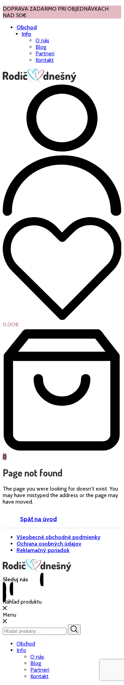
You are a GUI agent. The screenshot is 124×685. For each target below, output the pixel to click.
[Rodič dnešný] (39, 81)
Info (26, 34)
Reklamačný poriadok (43, 550)
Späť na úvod (38, 519)
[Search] (74, 630)
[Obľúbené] (62, 269)
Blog (40, 47)
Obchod (27, 27)
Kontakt (44, 60)
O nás (42, 40)
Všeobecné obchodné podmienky (58, 537)
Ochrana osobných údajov (49, 543)
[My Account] (62, 214)
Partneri (44, 53)
